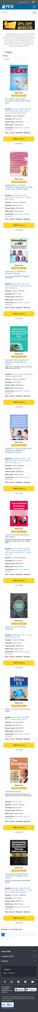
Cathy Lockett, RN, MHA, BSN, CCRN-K (16, 112)
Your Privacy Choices (20, 998)
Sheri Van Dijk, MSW (11, 286)
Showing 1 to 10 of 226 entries (11, 929)
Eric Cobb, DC (17, 802)
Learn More (19, 143)
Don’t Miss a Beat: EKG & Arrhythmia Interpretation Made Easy (17, 100)
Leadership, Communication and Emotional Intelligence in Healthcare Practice (18, 450)
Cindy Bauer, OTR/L (18, 635)
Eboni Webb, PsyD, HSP (20, 284)
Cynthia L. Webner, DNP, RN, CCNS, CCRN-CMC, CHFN (18, 110)
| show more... (13, 288)
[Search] (34, 12)
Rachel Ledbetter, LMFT (14, 376)
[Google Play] (31, 989)
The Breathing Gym (13, 791)
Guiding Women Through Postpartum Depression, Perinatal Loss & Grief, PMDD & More (18, 187)
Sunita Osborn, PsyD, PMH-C (14, 197)
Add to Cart (18, 139)
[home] (8, 7)
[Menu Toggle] (34, 7)
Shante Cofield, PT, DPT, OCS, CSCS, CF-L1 (18, 462)
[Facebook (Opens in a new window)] (5, 981)
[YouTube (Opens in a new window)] (32, 981)
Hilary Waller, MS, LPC (19, 195)
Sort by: (5, 56)
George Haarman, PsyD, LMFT (22, 374)
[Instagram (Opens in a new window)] (11, 981)
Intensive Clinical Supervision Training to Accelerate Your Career (17, 361)
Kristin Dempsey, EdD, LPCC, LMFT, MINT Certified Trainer (18, 552)
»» (10, 938)
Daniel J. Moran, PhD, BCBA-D (15, 890)
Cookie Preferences (7, 1000)
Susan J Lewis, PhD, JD (19, 719)
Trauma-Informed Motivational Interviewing (17, 535)
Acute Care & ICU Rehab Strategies (15, 627)
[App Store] (20, 989)
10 (33, 935)
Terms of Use (26, 997)
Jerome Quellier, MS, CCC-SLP (18, 636)
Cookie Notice (31, 998)
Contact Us (11, 973)
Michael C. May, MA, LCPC (21, 888)
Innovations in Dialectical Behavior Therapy (15, 272)
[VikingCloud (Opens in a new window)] (8, 1005)
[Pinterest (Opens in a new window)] (25, 981)
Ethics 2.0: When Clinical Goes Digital (17, 710)
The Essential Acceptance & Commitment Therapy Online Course (16, 875)
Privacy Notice (10, 998)
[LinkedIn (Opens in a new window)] (18, 981)
